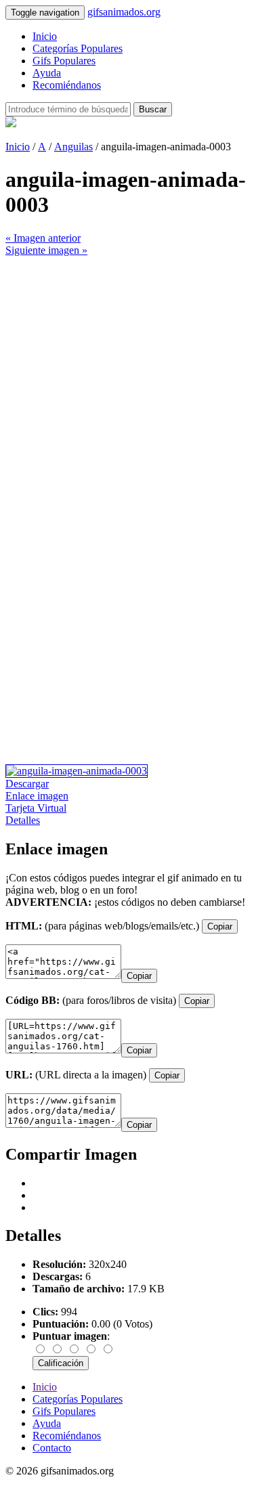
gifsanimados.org (124, 12)
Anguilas (73, 146)
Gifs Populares (64, 60)
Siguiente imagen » (46, 250)
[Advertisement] (127, 383)
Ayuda (47, 73)
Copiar (219, 926)
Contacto (52, 1447)
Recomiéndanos (67, 85)
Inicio (45, 36)
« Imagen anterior (43, 238)
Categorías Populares (78, 48)
